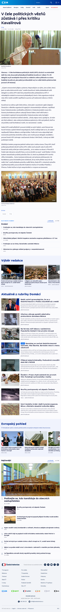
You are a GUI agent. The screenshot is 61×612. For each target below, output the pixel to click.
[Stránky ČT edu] (56, 591)
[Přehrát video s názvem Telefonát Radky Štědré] (29, 186)
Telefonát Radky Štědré (7, 203)
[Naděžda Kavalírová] (30, 48)
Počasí (23, 579)
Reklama (4, 573)
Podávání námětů (26, 583)
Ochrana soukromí (21, 608)
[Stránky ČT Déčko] (37, 591)
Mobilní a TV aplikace (46, 583)
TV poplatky (24, 573)
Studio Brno (44, 573)
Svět (34, 7)
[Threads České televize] (58, 564)
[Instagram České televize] (45, 564)
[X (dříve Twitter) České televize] (54, 564)
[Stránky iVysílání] (27, 591)
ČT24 (2, 27)
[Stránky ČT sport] (15, 591)
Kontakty (43, 586)
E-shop (4, 583)
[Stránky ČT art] (47, 591)
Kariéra (43, 579)
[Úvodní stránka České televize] (11, 564)
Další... (39, 7)
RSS (58, 608)
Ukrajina (16, 7)
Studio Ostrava (25, 576)
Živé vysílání (44, 570)
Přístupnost (31, 608)
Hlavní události (7, 7)
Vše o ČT (23, 586)
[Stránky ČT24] (4, 591)
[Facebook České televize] (48, 564)
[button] (29, 186)
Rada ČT (4, 579)
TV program (5, 570)
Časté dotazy (5, 586)
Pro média (24, 570)
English (13, 608)
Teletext (4, 576)
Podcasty (43, 576)
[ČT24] (5, 3)
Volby (22, 7)
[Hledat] (51, 2)
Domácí (28, 7)
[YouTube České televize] (51, 564)
